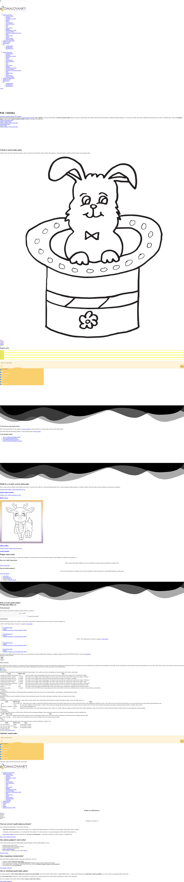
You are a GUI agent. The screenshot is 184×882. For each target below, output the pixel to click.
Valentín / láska (9, 35)
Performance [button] (3, 693)
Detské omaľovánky (7, 14)
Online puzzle (6, 43)
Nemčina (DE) (9, 47)
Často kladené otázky (8, 627)
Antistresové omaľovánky (9, 40)
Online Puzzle (6, 802)
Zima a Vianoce (9, 38)
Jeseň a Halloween (10, 24)
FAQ (4, 805)
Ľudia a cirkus (9, 27)
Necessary (4, 669)
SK (3, 44)
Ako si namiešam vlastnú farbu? (10, 438)
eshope (25, 850)
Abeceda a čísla (9, 16)
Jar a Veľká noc (9, 22)
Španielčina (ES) (9, 48)
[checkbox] (7, 370)
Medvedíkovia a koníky (11, 30)
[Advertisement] (92, 100)
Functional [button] (2, 689)
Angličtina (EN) (9, 46)
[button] (92, 813)
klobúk (8, 578)
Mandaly (8, 29)
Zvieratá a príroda (10, 39)
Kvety (7, 25)
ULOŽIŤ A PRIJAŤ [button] (4, 729)
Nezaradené (8, 799)
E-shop (4, 803)
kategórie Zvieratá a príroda (27, 117)
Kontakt (5, 629)
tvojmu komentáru (26, 429)
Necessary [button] (2, 668)
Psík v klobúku (17, 116)
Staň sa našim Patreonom (8, 834)
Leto (7, 26)
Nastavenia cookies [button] (4, 655)
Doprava (8, 20)
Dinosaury (8, 17)
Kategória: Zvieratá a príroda (7, 116)
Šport (7, 34)
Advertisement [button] (3, 709)
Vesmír (7, 37)
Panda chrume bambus (7, 492)
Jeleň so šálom (4, 545)
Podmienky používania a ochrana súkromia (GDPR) (15, 630)
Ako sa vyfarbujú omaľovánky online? (11, 437)
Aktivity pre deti (6, 42)
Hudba (7, 21)
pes (11, 578)
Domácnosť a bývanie (11, 18)
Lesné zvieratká (4, 551)
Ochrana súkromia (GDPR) (9, 807)
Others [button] (1, 718)
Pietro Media (29, 624)
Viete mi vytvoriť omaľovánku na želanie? (12, 441)
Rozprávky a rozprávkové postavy (13, 33)
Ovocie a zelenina (10, 31)
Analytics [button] (2, 697)
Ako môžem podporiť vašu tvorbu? (11, 439)
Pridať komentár (37, 431)
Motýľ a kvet (4, 498)
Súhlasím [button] (11, 655)
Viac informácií (87, 654)
